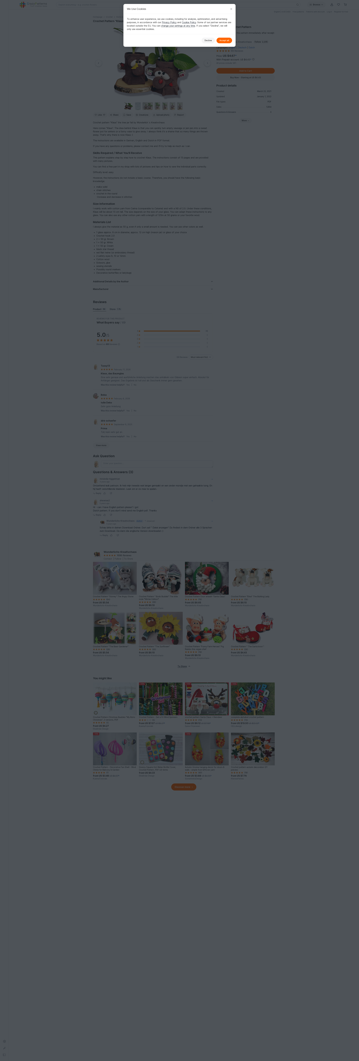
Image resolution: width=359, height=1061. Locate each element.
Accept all (224, 40)
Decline (208, 40)
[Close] (231, 9)
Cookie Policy (189, 22)
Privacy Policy (169, 22)
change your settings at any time (178, 25)
